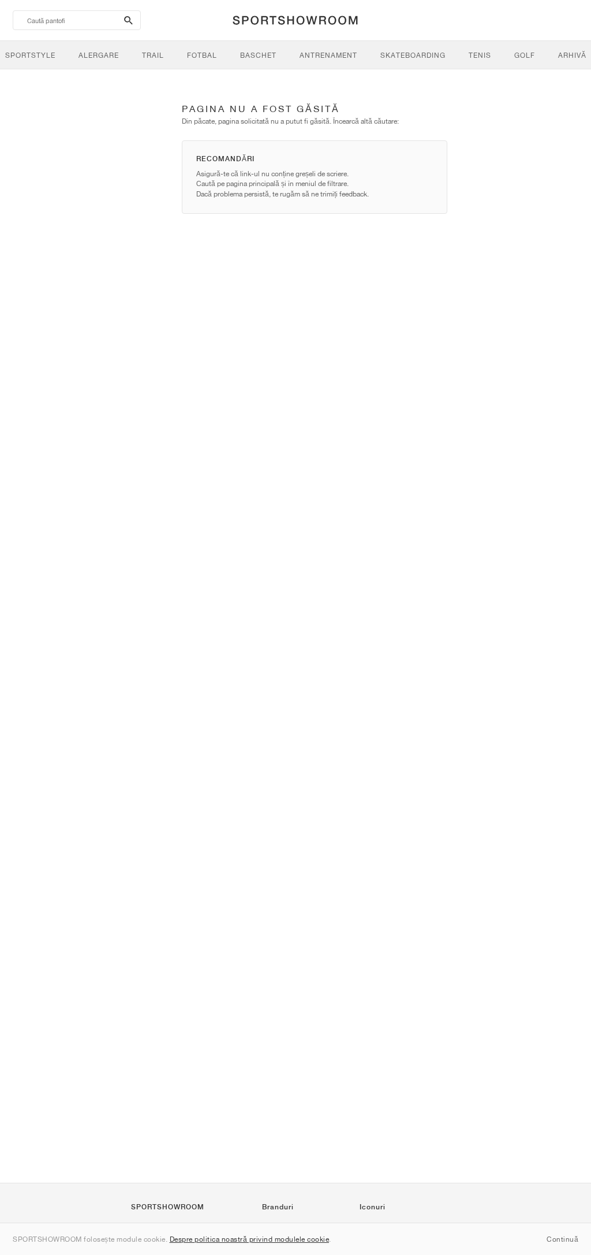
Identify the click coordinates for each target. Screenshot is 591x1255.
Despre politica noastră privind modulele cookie (250, 1239)
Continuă (562, 1239)
